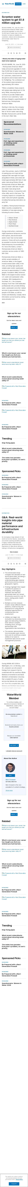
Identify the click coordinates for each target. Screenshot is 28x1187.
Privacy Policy (19, 1179)
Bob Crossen (14, 552)
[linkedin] (11, 53)
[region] (14, 1180)
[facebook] (8, 53)
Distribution (5, 12)
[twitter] (14, 53)
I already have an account (14, 751)
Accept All (14, 1183)
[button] (3, 4)
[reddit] (17, 53)
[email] (19, 53)
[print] (25, 53)
